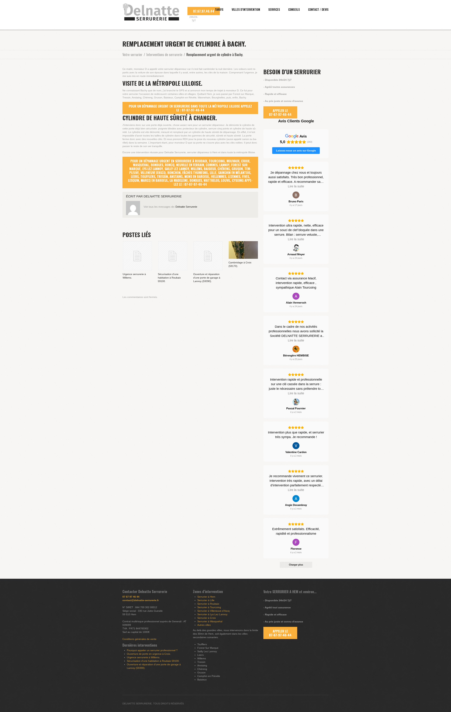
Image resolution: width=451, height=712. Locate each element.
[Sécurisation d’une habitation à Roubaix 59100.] (172, 255)
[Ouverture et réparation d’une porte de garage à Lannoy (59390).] (208, 255)
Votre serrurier (132, 54)
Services (274, 9)
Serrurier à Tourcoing (209, 607)
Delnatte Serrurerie (163, 196)
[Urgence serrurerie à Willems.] (137, 255)
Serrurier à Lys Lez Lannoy (212, 614)
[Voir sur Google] (295, 194)
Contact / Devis (318, 9)
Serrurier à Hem (206, 596)
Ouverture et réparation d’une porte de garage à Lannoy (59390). (206, 278)
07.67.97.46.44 (203, 11)
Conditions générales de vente (139, 639)
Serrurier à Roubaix (208, 603)
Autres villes (204, 625)
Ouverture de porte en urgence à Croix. (149, 653)
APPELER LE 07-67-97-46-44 (280, 112)
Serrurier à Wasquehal (209, 621)
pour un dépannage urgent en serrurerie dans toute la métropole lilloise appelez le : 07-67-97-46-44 (190, 108)
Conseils (294, 9)
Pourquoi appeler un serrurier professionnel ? (152, 650)
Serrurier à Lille (205, 600)
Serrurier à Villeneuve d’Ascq (213, 610)
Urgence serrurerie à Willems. (143, 657)
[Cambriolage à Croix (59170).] (243, 250)
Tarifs (219, 9)
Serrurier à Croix (206, 617)
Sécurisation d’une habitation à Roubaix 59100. (169, 278)
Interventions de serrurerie (164, 54)
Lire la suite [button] (296, 186)
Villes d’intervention (246, 9)
